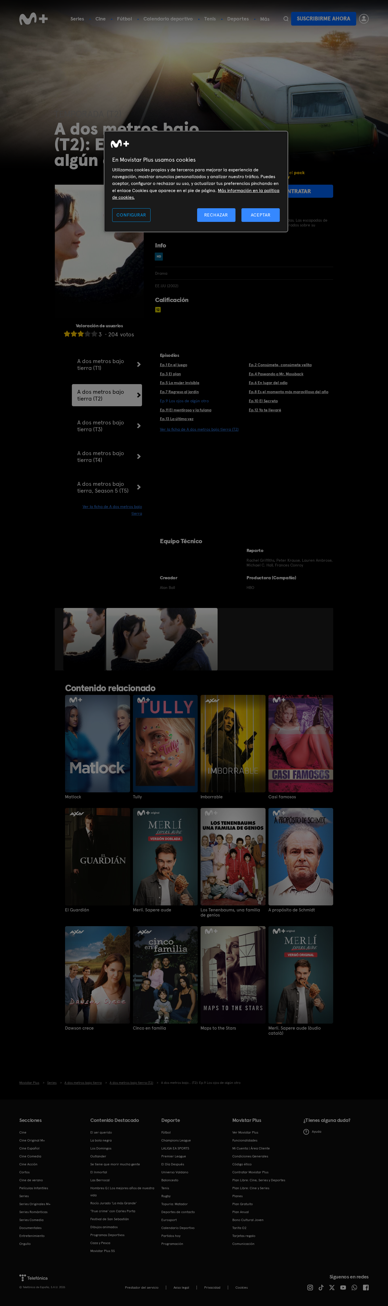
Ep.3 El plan (170, 374)
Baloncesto (169, 1180)
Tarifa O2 (239, 1228)
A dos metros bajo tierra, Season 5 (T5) (103, 487)
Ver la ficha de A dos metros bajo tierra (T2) (199, 429)
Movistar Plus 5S (102, 1251)
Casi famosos (282, 796)
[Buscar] (285, 18)
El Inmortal (98, 1172)
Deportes (238, 19)
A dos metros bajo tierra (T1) (100, 364)
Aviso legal (181, 1288)
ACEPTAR (261, 215)
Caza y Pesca (100, 1243)
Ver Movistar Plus (245, 1132)
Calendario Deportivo (178, 1228)
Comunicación (243, 1244)
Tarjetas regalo (243, 1236)
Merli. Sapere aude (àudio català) (294, 1031)
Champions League (176, 1140)
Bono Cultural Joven (248, 1220)
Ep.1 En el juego (173, 365)
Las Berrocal (100, 1180)
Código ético (242, 1164)
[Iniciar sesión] (364, 19)
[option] (84, 639)
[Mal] (74, 334)
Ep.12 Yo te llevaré (265, 410)
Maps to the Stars (218, 1028)
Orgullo (25, 1244)
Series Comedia (31, 1220)
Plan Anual (240, 1212)
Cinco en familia (149, 1028)
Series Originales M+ (35, 1204)
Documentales (30, 1228)
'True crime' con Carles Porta (112, 1211)
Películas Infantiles (33, 1188)
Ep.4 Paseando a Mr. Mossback (276, 374)
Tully (137, 796)
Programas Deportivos (107, 1235)
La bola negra (101, 1140)
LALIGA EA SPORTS (175, 1148)
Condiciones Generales (250, 1156)
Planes (237, 1196)
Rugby (165, 1196)
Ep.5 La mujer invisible (179, 382)
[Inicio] (33, 19)
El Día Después (172, 1164)
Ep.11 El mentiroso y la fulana (185, 410)
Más (265, 19)
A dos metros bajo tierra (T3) (100, 426)
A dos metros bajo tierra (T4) (100, 456)
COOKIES (241, 1288)
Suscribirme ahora (323, 18)
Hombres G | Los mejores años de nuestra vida (122, 1191)
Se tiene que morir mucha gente (115, 1164)
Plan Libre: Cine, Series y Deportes (258, 1180)
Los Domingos (100, 1148)
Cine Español (29, 1148)
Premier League (173, 1156)
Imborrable (212, 796)
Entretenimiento (32, 1236)
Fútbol (124, 19)
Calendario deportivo (168, 19)
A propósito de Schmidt (291, 910)
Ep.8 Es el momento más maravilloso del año (288, 391)
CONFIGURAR (131, 215)
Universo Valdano (174, 1172)
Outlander (98, 1156)
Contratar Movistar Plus (250, 1172)
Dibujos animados (104, 1227)
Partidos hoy (170, 1236)
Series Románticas (33, 1212)
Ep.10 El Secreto (263, 401)
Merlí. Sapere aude (152, 910)
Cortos (24, 1172)
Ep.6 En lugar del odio (268, 382)
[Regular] (81, 334)
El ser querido (101, 1132)
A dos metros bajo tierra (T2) (100, 395)
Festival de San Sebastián (109, 1219)
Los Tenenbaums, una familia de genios (230, 912)
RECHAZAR (216, 215)
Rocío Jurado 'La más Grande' (113, 1203)
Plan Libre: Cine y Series (250, 1188)
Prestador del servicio (141, 1288)
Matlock (73, 796)
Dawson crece (79, 1028)
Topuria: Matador (174, 1204)
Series (77, 19)
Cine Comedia (30, 1156)
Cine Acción (28, 1164)
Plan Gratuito (242, 1204)
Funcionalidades (244, 1140)
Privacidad (212, 1288)
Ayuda (316, 1132)
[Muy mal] (67, 334)
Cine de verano (31, 1180)
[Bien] (87, 334)
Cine (100, 19)
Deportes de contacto (178, 1212)
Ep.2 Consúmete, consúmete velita (280, 365)
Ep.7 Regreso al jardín (179, 391)
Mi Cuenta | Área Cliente (251, 1148)
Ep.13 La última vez (176, 418)
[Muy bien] (94, 334)
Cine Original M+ (32, 1140)
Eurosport (169, 1220)
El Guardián (77, 910)
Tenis (210, 19)
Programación (172, 1244)
